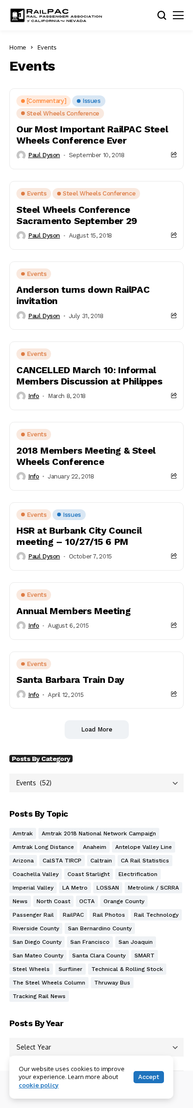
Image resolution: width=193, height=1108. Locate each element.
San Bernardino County (100, 928)
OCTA (87, 901)
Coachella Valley (36, 874)
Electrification (138, 874)
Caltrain (101, 860)
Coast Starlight (88, 874)
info (33, 395)
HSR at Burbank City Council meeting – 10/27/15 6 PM (78, 536)
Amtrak (23, 833)
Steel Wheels (31, 969)
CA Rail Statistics (145, 860)
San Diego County (37, 942)
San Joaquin (136, 942)
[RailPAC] (56, 15)
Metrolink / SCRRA (153, 887)
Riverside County (36, 928)
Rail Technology (156, 915)
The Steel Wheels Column (49, 982)
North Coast (53, 901)
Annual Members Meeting (73, 610)
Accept (148, 1076)
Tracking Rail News (39, 996)
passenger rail (33, 915)
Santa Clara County (99, 955)
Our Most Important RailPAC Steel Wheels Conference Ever (92, 134)
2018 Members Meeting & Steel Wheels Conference (86, 456)
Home (17, 47)
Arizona (23, 860)
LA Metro (75, 887)
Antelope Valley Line (143, 847)
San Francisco (90, 942)
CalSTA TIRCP (62, 860)
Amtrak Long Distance (43, 847)
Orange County (124, 901)
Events (47, 47)
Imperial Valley (33, 887)
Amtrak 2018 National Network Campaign (99, 833)
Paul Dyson (44, 155)
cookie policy (39, 1085)
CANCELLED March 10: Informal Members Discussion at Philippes (89, 375)
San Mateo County (38, 955)
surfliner (70, 969)
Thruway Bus (112, 982)
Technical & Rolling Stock (127, 969)
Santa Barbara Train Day (70, 679)
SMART (144, 955)
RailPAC (73, 915)
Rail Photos (109, 915)
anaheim (94, 847)
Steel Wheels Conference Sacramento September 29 (76, 215)
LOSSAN (107, 887)
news (20, 901)
